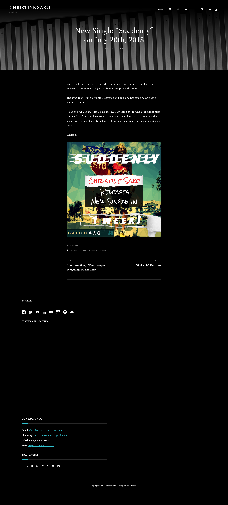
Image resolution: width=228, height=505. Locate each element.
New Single (92, 250)
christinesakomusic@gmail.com (46, 430)
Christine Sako (29, 7)
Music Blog (73, 245)
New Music (83, 250)
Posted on (114, 48)
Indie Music (74, 250)
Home (160, 9)
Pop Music (102, 250)
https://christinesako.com (41, 445)
